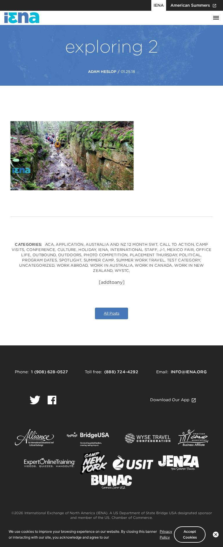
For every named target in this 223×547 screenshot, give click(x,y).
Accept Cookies (190, 534)
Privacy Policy (166, 534)
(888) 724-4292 (121, 372)
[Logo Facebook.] (52, 400)
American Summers (190, 5)
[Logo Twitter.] (35, 400)
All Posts (111, 313)
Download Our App (169, 399)
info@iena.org (189, 372)
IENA (159, 5)
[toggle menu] (216, 18)
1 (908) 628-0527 (49, 372)
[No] (216, 534)
